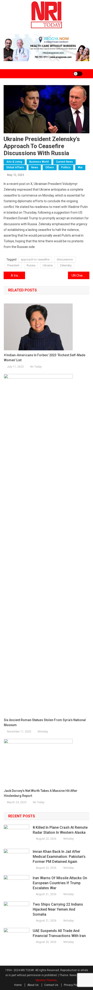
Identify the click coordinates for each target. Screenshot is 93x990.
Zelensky (66, 265)
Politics (66, 167)
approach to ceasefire (35, 259)
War (80, 167)
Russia (31, 265)
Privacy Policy (72, 985)
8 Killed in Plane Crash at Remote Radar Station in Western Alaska (60, 830)
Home (18, 985)
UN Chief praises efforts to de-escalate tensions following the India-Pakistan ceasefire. (80, 275)
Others (49, 167)
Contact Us (51, 985)
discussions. (65, 259)
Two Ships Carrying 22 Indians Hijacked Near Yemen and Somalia (58, 909)
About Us (33, 985)
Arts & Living (14, 161)
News (34, 167)
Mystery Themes (46, 980)
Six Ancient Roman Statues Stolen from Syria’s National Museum (45, 722)
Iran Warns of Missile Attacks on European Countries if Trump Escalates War (60, 883)
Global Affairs (15, 167)
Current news (64, 161)
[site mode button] (77, 73)
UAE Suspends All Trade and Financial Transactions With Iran (59, 933)
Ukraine (48, 265)
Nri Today (36, 366)
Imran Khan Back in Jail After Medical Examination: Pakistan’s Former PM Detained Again (59, 856)
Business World (39, 161)
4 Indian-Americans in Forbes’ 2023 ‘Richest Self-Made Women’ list (44, 357)
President (13, 265)
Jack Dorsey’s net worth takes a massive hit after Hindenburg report (40, 793)
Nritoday (43, 731)
